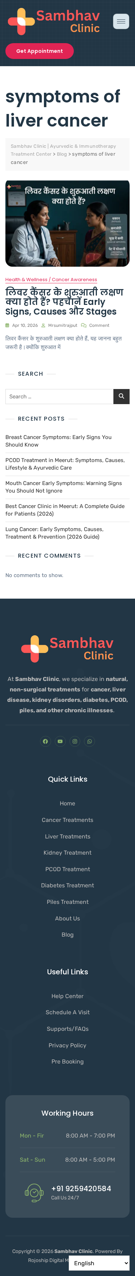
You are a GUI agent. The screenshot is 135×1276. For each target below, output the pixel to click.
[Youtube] (60, 741)
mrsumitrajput (62, 325)
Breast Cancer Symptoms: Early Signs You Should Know (58, 441)
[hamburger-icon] (121, 21)
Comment (99, 325)
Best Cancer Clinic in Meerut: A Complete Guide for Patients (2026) (65, 510)
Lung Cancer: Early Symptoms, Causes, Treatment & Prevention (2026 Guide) (54, 533)
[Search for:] (67, 396)
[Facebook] (45, 741)
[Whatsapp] (89, 741)
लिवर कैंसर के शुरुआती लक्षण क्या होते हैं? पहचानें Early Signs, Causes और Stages (64, 302)
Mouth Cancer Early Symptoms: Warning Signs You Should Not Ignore (63, 487)
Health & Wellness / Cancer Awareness (51, 279)
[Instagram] (75, 741)
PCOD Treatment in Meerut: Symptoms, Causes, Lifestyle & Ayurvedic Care (65, 464)
